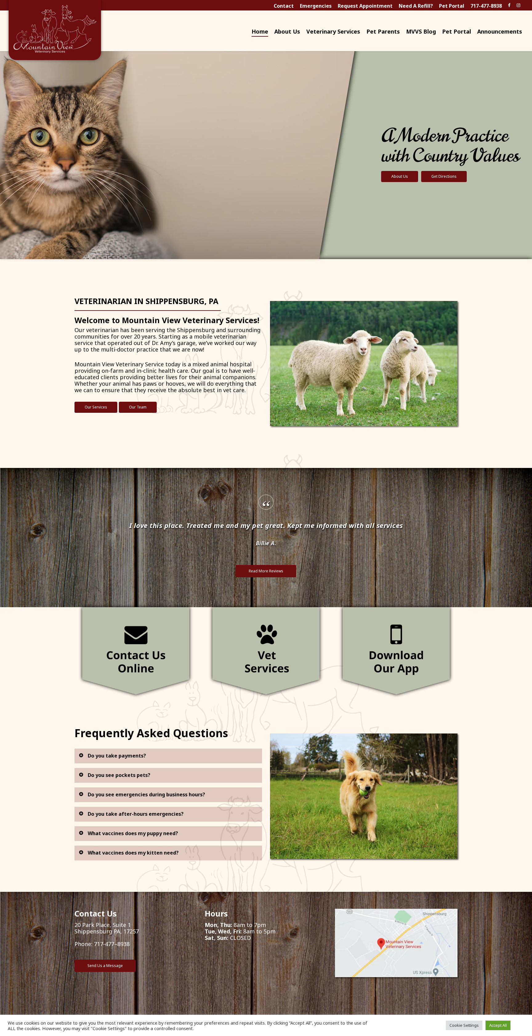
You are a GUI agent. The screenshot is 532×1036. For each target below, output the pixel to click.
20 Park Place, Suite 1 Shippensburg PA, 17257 (107, 928)
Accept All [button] (498, 1025)
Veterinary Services (333, 31)
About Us (287, 31)
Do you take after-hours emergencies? (135, 814)
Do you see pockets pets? (119, 775)
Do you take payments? (117, 755)
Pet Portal (451, 5)
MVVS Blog (421, 31)
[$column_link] (136, 651)
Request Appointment (365, 5)
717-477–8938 (112, 944)
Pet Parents (383, 31)
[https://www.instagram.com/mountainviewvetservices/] (518, 5)
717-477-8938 (486, 5)
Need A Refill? (416, 5)
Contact (284, 5)
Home (260, 31)
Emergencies (316, 5)
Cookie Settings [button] (464, 1025)
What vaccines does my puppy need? (133, 833)
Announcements (499, 31)
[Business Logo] (55, 31)
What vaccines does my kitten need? (133, 852)
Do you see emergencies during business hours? (146, 794)
